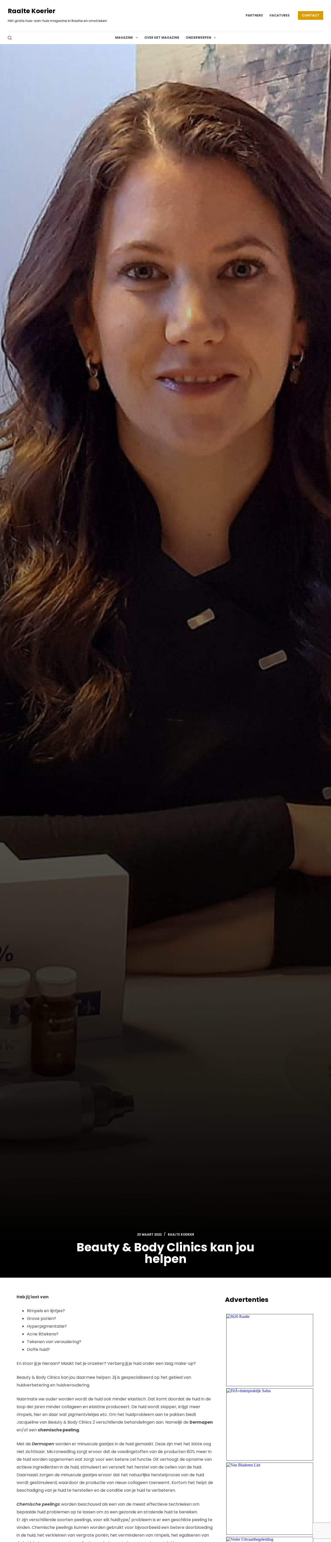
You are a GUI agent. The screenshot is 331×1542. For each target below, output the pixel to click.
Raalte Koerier (31, 10)
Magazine (124, 37)
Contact (310, 15)
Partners (254, 15)
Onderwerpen (198, 37)
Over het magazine (161, 37)
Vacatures (279, 15)
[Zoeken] (10, 38)
